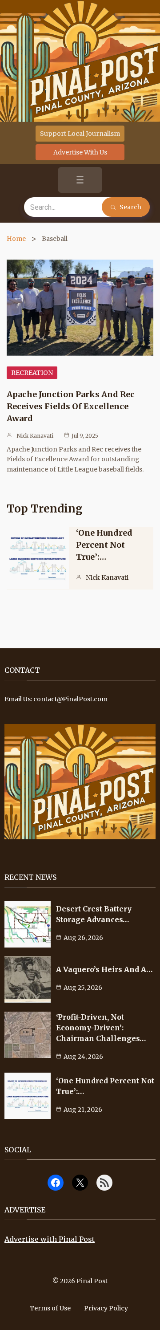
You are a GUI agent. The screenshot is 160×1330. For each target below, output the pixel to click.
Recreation (32, 373)
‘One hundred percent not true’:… (104, 545)
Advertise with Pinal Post (49, 1239)
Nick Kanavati (34, 435)
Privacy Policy (106, 1308)
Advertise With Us (80, 152)
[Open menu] (80, 180)
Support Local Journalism (80, 134)
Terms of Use (50, 1308)
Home (16, 239)
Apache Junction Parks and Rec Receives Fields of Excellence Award (71, 406)
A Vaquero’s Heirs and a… (104, 969)
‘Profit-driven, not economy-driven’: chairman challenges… (101, 1028)
